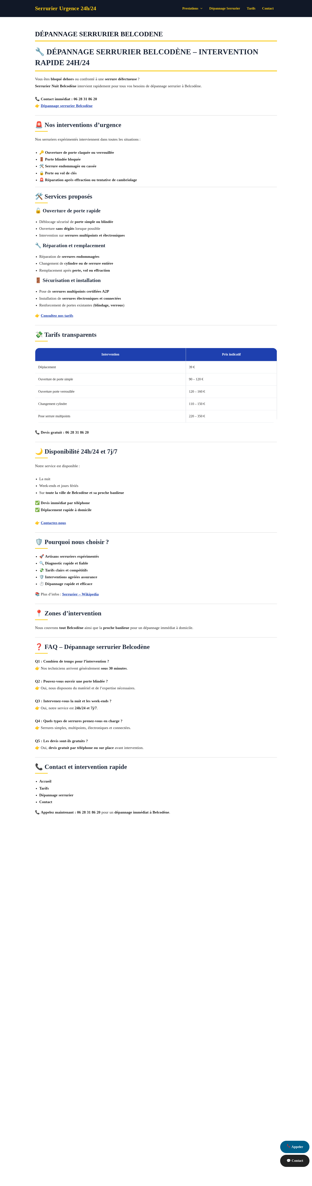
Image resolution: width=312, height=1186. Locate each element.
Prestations (190, 8)
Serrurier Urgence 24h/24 (65, 8)
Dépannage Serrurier (224, 8)
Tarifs (251, 8)
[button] (200, 8)
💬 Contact (295, 1160)
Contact (268, 8)
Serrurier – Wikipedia (80, 594)
